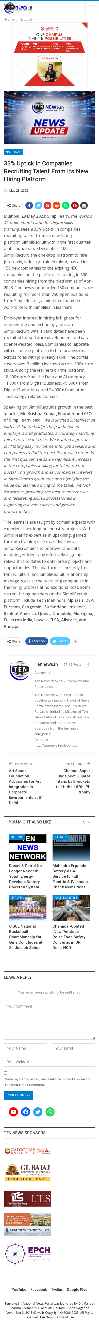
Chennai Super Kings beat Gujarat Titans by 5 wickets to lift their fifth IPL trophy (73, 781)
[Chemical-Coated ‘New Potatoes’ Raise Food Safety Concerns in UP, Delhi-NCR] (71, 908)
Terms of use (64, 1317)
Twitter (56, 1290)
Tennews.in (13, 1303)
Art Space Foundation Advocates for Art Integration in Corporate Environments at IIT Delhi (26, 786)
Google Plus (77, 1290)
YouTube (19, 1290)
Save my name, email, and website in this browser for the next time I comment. (48, 1082)
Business (60, 837)
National (13, 152)
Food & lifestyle (65, 897)
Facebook (38, 1290)
